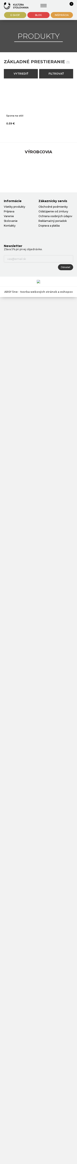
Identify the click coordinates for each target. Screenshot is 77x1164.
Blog (38, 15)
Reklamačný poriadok (52, 220)
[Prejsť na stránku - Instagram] (14, 234)
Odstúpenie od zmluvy (53, 211)
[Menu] (43, 6)
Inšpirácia (62, 15)
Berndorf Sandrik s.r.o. (16, 5)
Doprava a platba (49, 225)
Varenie (9, 216)
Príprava (9, 211)
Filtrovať (56, 73)
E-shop (15, 15)
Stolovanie (11, 220)
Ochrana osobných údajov (55, 216)
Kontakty (10, 225)
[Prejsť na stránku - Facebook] (7, 234)
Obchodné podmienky (53, 206)
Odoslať (65, 267)
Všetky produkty (14, 206)
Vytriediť (21, 73)
